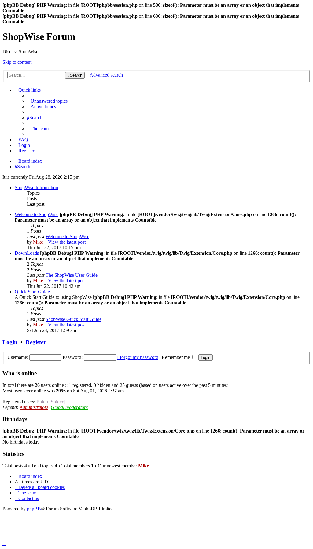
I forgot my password (137, 357)
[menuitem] (47, 101)
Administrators (34, 407)
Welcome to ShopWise (36, 214)
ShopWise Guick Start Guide (73, 319)
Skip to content (16, 62)
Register (36, 342)
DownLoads (27, 253)
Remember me (176, 357)
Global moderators (69, 407)
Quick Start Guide (32, 291)
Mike (38, 242)
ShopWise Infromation (36, 187)
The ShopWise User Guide (72, 275)
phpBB (34, 508)
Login (9, 342)
